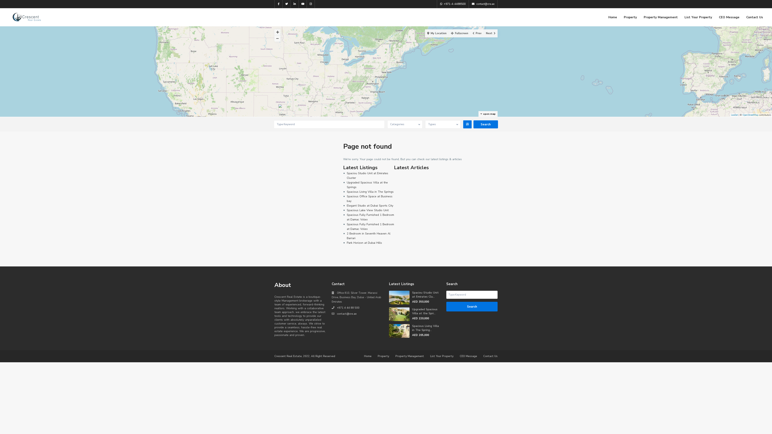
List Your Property (698, 17)
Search (472, 307)
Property (630, 17)
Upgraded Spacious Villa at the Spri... (424, 311)
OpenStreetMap (750, 115)
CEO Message (729, 17)
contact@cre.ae (347, 314)
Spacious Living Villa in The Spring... (425, 328)
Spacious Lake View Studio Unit (368, 210)
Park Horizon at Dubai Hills (364, 243)
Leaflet (734, 115)
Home (612, 17)
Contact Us (754, 17)
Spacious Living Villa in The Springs (370, 192)
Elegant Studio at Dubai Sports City (370, 206)
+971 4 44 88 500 (348, 308)
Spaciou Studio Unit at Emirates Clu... (425, 295)
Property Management (661, 17)
